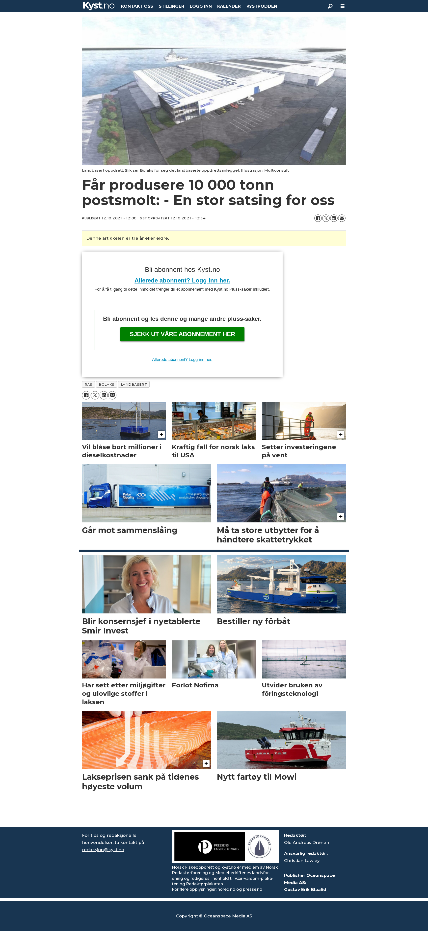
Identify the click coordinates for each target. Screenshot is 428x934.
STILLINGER (171, 6)
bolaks (106, 384)
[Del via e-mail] (342, 218)
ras (88, 384)
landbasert (134, 384)
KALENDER (229, 6)
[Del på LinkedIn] (334, 218)
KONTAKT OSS (137, 6)
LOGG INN (201, 6)
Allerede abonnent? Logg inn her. (182, 280)
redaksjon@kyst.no (103, 849)
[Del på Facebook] (318, 218)
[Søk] (330, 6)
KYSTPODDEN (261, 6)
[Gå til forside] (98, 6)
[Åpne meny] (342, 6)
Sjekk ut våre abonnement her (182, 334)
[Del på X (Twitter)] (326, 218)
